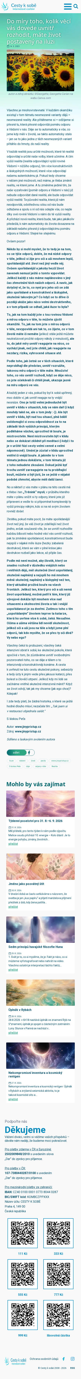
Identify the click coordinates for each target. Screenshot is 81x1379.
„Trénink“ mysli (34, 492)
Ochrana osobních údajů (44, 1358)
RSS (72, 1368)
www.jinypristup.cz (28, 727)
